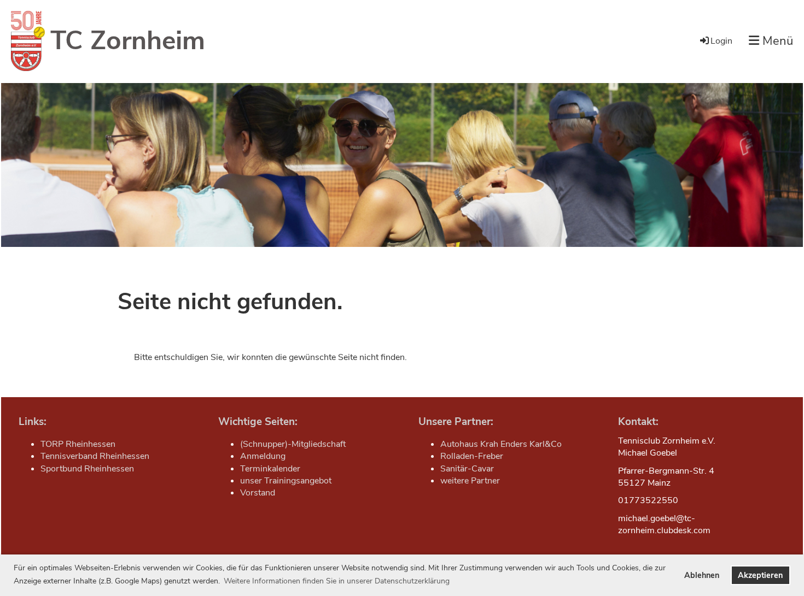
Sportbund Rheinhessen (87, 469)
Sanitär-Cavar (467, 469)
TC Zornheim (127, 40)
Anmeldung (263, 456)
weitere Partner (470, 481)
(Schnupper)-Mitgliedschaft (293, 444)
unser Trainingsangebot (285, 481)
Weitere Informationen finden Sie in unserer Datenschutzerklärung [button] (337, 581)
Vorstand (257, 493)
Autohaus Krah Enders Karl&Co (501, 444)
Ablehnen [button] (701, 575)
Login (721, 41)
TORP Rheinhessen (77, 444)
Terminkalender (270, 469)
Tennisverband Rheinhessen (94, 456)
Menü (776, 41)
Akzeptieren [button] (760, 575)
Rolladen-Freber (471, 456)
